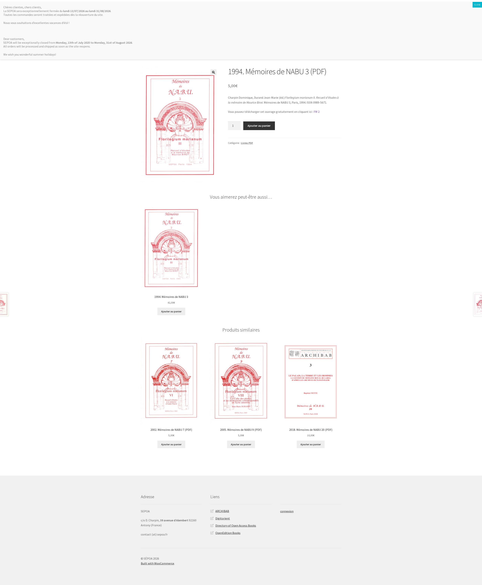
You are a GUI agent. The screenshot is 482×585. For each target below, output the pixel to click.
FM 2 (317, 112)
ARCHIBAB (222, 511)
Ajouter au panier (259, 125)
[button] (213, 72)
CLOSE (477, 4)
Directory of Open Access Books (235, 525)
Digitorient (222, 518)
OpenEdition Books (227, 533)
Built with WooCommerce (157, 563)
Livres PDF (247, 143)
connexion (287, 511)
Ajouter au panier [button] (171, 311)
